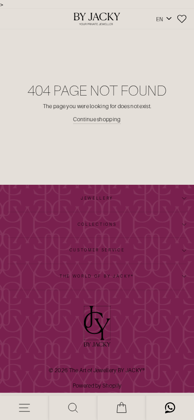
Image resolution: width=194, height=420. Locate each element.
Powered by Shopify (97, 385)
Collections (97, 224)
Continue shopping (96, 119)
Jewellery (97, 198)
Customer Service (97, 249)
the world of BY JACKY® (97, 276)
